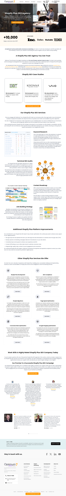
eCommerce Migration (26, 467)
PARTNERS (26, 491)
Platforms (27, 1)
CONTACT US (51, 491)
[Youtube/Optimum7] (59, 454)
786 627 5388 (48, 2)
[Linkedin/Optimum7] (55, 454)
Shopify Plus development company (34, 66)
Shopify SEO (36, 471)
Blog (54, 470)
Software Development (46, 476)
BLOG (15, 491)
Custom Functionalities (27, 470)
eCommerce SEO (37, 467)
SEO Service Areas (37, 475)
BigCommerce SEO (37, 469)
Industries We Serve (58, 474)
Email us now (9, 482)
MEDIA (31, 491)
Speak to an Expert (57, 2)
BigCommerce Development (47, 467)
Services (21, 1)
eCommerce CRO (27, 476)
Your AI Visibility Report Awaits (33, 493)
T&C (46, 491)
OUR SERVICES (20, 491)
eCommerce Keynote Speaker (27, 478)
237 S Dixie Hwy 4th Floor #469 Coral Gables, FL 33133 (11, 479)
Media (55, 468)
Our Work (33, 1)
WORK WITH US (37, 491)
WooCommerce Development (47, 473)
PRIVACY (42, 491)
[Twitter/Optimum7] (51, 454)
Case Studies (56, 472)
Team (55, 466)
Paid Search (36, 473)
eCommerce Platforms (26, 473)
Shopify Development (46, 470)
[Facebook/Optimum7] (46, 454)
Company (39, 1)
